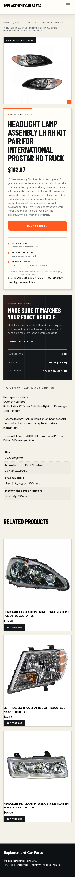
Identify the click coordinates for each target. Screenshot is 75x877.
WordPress (22, 864)
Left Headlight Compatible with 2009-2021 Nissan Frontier (35, 709)
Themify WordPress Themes (45, 864)
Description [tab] (12, 388)
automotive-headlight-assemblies (38, 22)
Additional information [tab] (39, 388)
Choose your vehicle (22, 341)
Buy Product (36, 226)
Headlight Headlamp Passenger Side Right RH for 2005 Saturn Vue (36, 805)
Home (6, 22)
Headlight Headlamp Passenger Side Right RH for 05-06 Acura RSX (36, 614)
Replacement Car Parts (18, 860)
